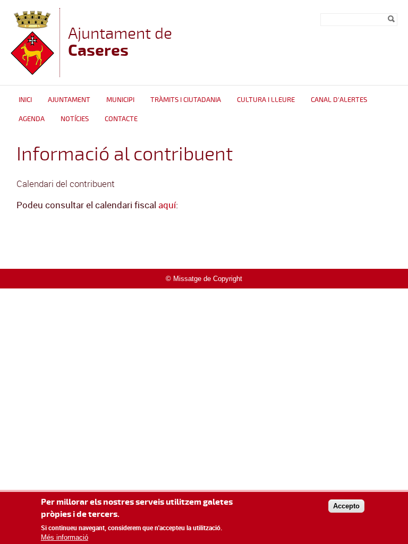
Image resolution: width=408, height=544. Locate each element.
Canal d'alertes (339, 100)
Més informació (64, 537)
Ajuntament (69, 100)
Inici (25, 100)
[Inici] (32, 72)
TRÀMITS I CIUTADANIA (185, 100)
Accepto (346, 506)
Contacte (121, 119)
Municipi (120, 100)
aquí (167, 205)
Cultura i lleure (266, 100)
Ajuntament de (120, 42)
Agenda (32, 119)
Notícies (75, 119)
